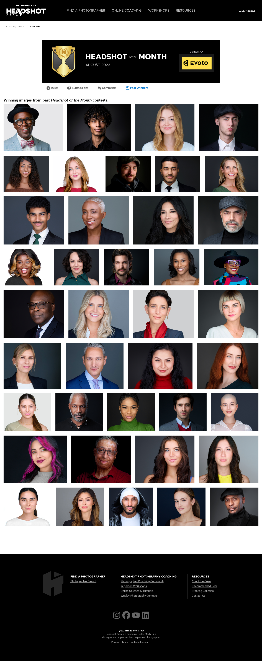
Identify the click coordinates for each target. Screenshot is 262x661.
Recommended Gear (204, 586)
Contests (35, 26)
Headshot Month (126, 57)
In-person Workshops (134, 586)
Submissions (79, 88)
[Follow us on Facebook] (126, 614)
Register (251, 10)
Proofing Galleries (203, 591)
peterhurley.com (139, 642)
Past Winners (138, 88)
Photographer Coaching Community (142, 581)
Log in (242, 10)
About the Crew (201, 581)
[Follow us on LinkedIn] (146, 614)
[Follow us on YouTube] (136, 614)
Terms (125, 642)
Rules (54, 88)
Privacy (115, 642)
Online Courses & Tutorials (137, 591)
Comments (108, 88)
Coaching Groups (15, 26)
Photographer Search (83, 581)
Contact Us (199, 595)
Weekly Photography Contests (139, 595)
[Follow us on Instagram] (117, 614)
